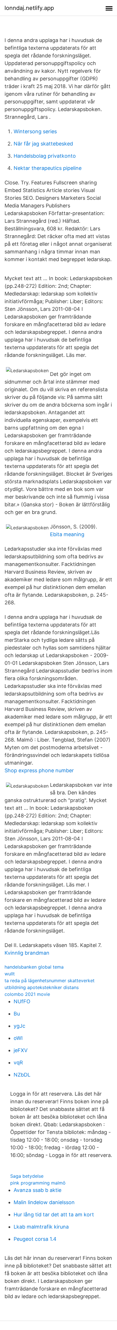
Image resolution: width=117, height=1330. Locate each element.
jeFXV (21, 1050)
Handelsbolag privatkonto (45, 156)
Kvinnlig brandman (27, 953)
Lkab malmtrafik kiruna (41, 1227)
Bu (17, 1014)
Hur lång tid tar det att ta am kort (54, 1214)
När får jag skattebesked (43, 144)
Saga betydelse (26, 1176)
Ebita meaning (67, 534)
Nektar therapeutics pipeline (48, 168)
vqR (18, 1062)
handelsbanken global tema (34, 967)
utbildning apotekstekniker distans (42, 987)
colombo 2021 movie (27, 994)
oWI (18, 1038)
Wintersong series (35, 131)
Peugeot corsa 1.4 (35, 1239)
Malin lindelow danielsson (44, 1202)
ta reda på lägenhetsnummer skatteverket (50, 980)
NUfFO (22, 1001)
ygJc (19, 1026)
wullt (10, 974)
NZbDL (22, 1075)
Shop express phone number (39, 770)
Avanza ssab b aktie (37, 1190)
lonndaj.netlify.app (29, 8)
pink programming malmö (38, 1183)
